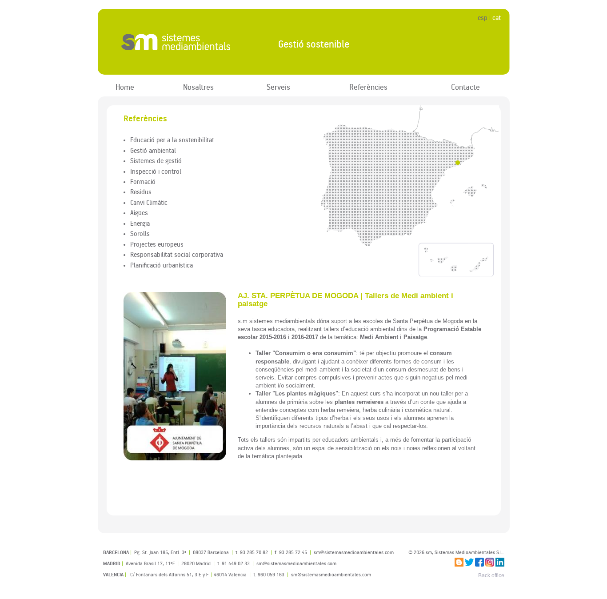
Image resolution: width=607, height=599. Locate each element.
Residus (141, 191)
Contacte (465, 87)
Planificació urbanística (161, 264)
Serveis (278, 87)
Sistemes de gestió (156, 160)
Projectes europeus (157, 244)
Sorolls (140, 233)
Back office (491, 575)
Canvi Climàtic (149, 202)
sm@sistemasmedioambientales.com (331, 574)
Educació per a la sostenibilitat (172, 139)
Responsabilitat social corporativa (176, 254)
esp (482, 18)
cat (496, 18)
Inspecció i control (155, 171)
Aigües (139, 212)
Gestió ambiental (153, 150)
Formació (143, 181)
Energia (140, 223)
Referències (368, 87)
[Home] (180, 42)
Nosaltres (198, 87)
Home (125, 87)
